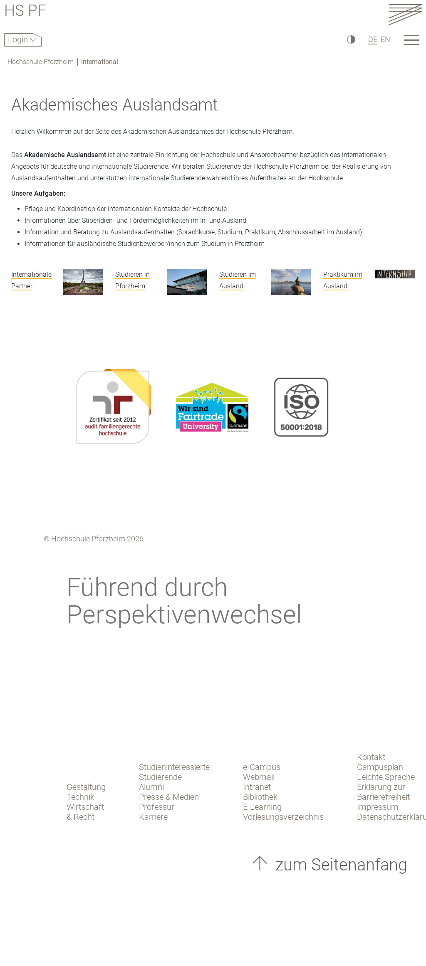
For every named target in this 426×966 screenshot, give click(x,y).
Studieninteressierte (174, 767)
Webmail (259, 777)
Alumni (151, 787)
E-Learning (262, 807)
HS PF (25, 12)
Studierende (160, 777)
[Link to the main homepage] (405, 14)
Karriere (153, 817)
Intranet (257, 787)
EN (385, 39)
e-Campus (261, 767)
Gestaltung (86, 787)
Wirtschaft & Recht (85, 812)
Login (19, 39)
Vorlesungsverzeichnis (283, 817)
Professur (156, 807)
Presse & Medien (169, 797)
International (99, 62)
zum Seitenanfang (339, 865)
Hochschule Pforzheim (40, 62)
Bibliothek (260, 797)
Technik (80, 797)
